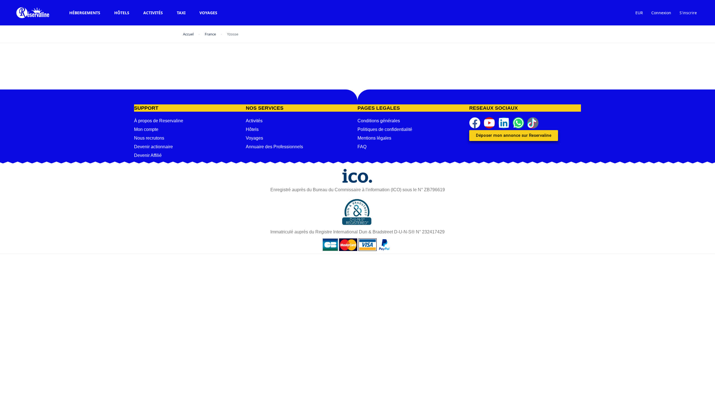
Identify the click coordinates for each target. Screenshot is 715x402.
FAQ (362, 146)
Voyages (208, 12)
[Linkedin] (503, 122)
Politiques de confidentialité (385, 129)
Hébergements (84, 12)
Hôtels (121, 12)
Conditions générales (379, 120)
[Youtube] (489, 122)
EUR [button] (639, 12)
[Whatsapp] (518, 122)
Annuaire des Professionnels (274, 146)
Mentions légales (374, 138)
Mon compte (146, 129)
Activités (153, 12)
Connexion (661, 12)
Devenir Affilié (148, 155)
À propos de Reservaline (158, 120)
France (210, 34)
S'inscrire (688, 12)
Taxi (181, 12)
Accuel (188, 34)
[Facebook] (474, 122)
